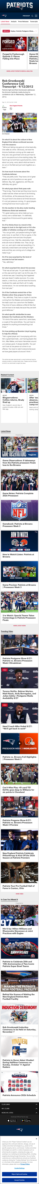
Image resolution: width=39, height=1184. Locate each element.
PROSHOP (26, 16)
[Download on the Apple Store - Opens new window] (12, 1121)
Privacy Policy (25, 1164)
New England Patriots (16, 105)
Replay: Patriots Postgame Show (22, 31)
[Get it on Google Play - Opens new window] (26, 1121)
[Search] (32, 15)
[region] (19, 1160)
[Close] (36, 1138)
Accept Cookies (19, 1180)
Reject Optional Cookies (19, 1174)
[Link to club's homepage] (4, 15)
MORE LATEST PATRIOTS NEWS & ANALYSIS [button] (20, 71)
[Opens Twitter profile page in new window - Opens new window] (11, 108)
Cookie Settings (19, 1168)
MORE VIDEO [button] (19, 894)
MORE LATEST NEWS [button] (19, 625)
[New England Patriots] (19, 1130)
